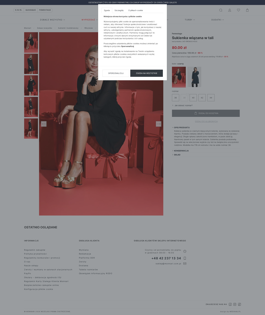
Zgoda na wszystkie (146, 73)
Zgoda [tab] (107, 10)
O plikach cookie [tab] (135, 10)
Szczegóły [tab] (119, 10)
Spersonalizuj (116, 73)
